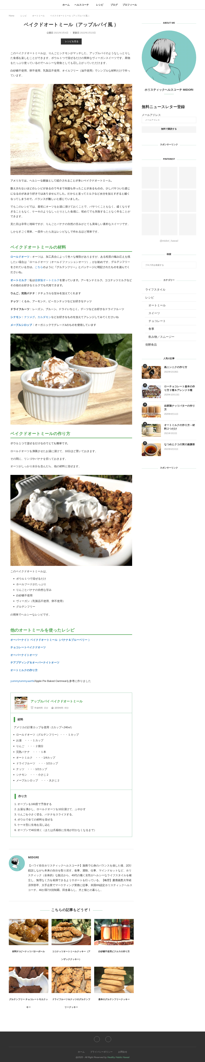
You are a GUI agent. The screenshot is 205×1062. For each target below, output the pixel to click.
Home (11, 16)
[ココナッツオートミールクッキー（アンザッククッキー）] (71, 932)
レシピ (99, 4)
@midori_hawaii (169, 240)
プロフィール (130, 4)
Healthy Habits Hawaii (118, 1057)
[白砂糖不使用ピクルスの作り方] (114, 932)
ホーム (66, 4)
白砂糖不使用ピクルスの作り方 (114, 952)
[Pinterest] (97, 1039)
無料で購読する (169, 129)
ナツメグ (29, 317)
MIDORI (33, 858)
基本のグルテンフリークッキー (114, 1000)
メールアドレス (151, 115)
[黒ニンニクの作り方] (151, 372)
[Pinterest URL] (150, 177)
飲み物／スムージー (161, 336)
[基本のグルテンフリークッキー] (114, 980)
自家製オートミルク (47, 280)
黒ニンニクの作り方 (175, 368)
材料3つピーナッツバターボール (28, 952)
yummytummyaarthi (22, 681)
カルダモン (44, 317)
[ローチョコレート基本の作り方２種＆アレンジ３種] (151, 391)
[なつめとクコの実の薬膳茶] (151, 449)
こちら (39, 267)
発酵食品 (151, 344)
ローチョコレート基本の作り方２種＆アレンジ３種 (179, 389)
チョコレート (157, 321)
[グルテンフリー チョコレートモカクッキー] (28, 980)
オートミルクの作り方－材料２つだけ (179, 427)
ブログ (114, 4)
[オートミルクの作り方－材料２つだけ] (151, 430)
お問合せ (122, 1052)
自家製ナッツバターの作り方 (179, 408)
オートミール (38, 16)
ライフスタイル (155, 289)
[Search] (141, 4)
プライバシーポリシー (101, 1052)
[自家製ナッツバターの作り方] (151, 411)
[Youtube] (108, 1039)
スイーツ (154, 313)
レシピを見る (71, 41)
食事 (151, 328)
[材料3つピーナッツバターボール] (28, 932)
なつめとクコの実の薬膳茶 (179, 445)
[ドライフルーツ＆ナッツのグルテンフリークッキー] (71, 980)
